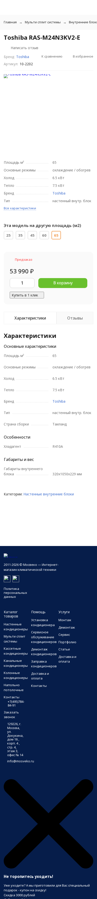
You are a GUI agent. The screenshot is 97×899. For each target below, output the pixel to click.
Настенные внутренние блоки (48, 494)
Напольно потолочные (14, 687)
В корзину (63, 283)
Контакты (39, 685)
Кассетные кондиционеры (16, 651)
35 (20, 235)
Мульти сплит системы (43, 22)
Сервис (64, 634)
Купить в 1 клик (25, 295)
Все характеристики (20, 208)
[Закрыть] (48, 867)
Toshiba (22, 56)
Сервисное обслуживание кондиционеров (44, 637)
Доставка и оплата (40, 676)
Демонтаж (66, 627)
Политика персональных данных (15, 592)
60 (44, 235)
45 (32, 235)
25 (8, 235)
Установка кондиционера (43, 622)
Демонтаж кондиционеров (44, 651)
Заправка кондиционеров (44, 664)
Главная (10, 22)
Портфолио (67, 642)
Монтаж (64, 620)
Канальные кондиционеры (16, 663)
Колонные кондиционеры (16, 675)
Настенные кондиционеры (16, 626)
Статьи (64, 649)
